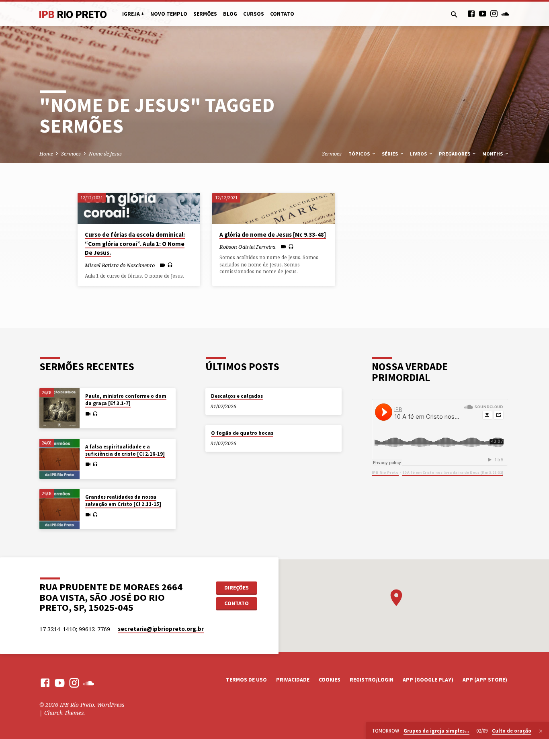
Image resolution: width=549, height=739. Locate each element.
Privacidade (292, 679)
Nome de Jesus (105, 153)
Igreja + (133, 13)
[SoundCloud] (505, 13)
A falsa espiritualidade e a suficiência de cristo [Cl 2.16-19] (125, 450)
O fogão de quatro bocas (242, 433)
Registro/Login (371, 679)
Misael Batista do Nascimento (120, 265)
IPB (73, 14)
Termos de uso (246, 679)
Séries (390, 154)
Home (46, 153)
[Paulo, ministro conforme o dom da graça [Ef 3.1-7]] (59, 408)
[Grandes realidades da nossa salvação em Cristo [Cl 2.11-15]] (59, 509)
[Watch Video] (162, 265)
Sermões (205, 13)
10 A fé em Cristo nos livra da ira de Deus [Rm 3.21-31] (452, 472)
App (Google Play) (428, 679)
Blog (230, 13)
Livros (419, 154)
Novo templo (168, 13)
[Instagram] (494, 13)
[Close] (540, 731)
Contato (282, 13)
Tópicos (359, 154)
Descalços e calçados (237, 396)
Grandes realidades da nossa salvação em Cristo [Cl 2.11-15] (123, 500)
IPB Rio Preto (385, 472)
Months (493, 154)
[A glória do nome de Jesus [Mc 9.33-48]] (273, 208)
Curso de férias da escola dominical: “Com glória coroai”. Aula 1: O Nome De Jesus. (135, 244)
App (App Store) (485, 679)
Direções (236, 587)
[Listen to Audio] (170, 265)
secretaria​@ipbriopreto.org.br (161, 629)
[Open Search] (454, 14)
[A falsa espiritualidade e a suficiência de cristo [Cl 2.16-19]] (59, 459)
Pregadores (455, 154)
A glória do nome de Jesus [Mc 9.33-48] (272, 234)
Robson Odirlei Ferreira (247, 246)
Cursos (253, 13)
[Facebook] (471, 13)
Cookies (329, 679)
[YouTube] (482, 13)
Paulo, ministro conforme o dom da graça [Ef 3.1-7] (125, 400)
